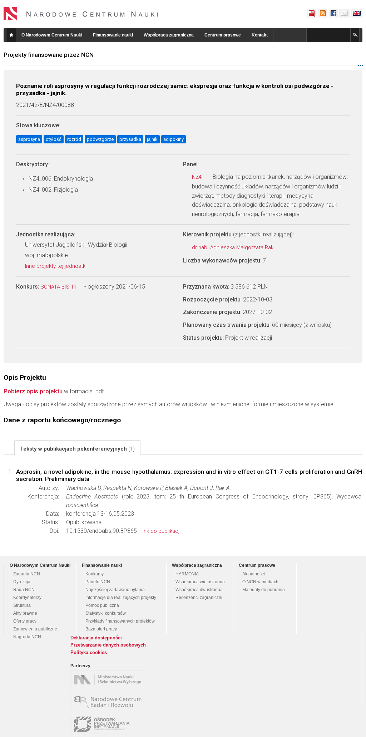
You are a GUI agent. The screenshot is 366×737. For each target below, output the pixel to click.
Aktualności (253, 574)
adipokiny (173, 139)
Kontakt (260, 35)
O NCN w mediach (260, 582)
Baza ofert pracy (101, 629)
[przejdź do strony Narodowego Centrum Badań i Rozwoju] (109, 702)
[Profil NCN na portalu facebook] (333, 13)
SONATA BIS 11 (59, 287)
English (356, 13)
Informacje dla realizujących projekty (120, 597)
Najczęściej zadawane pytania (115, 590)
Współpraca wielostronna (200, 582)
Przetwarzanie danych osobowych (108, 645)
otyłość (53, 139)
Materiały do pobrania (263, 590)
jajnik (152, 139)
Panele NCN (97, 582)
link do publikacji (161, 531)
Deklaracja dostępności (96, 637)
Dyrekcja (21, 582)
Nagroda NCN (27, 637)
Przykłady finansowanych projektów (120, 621)
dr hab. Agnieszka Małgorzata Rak (233, 247)
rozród (74, 139)
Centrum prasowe (222, 35)
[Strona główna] (81, 13)
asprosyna (29, 139)
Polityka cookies (88, 652)
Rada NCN (24, 590)
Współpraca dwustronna (199, 590)
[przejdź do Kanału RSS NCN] (322, 13)
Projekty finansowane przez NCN (49, 54)
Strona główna (11, 35)
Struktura (22, 605)
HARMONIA (187, 574)
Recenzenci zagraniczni (198, 597)
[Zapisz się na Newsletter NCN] (344, 13)
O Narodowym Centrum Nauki (51, 35)
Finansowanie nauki (113, 35)
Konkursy (94, 574)
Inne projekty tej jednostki (56, 266)
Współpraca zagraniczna (169, 35)
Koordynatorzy (27, 597)
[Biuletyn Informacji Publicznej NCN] (311, 13)
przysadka (130, 139)
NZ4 (197, 177)
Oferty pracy (24, 621)
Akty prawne (25, 613)
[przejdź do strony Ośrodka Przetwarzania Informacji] (109, 724)
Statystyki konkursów (105, 613)
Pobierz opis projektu (33, 391)
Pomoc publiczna (102, 605)
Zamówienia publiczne (35, 629)
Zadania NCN (26, 574)
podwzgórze (100, 139)
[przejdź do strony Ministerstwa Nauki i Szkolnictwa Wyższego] (109, 679)
